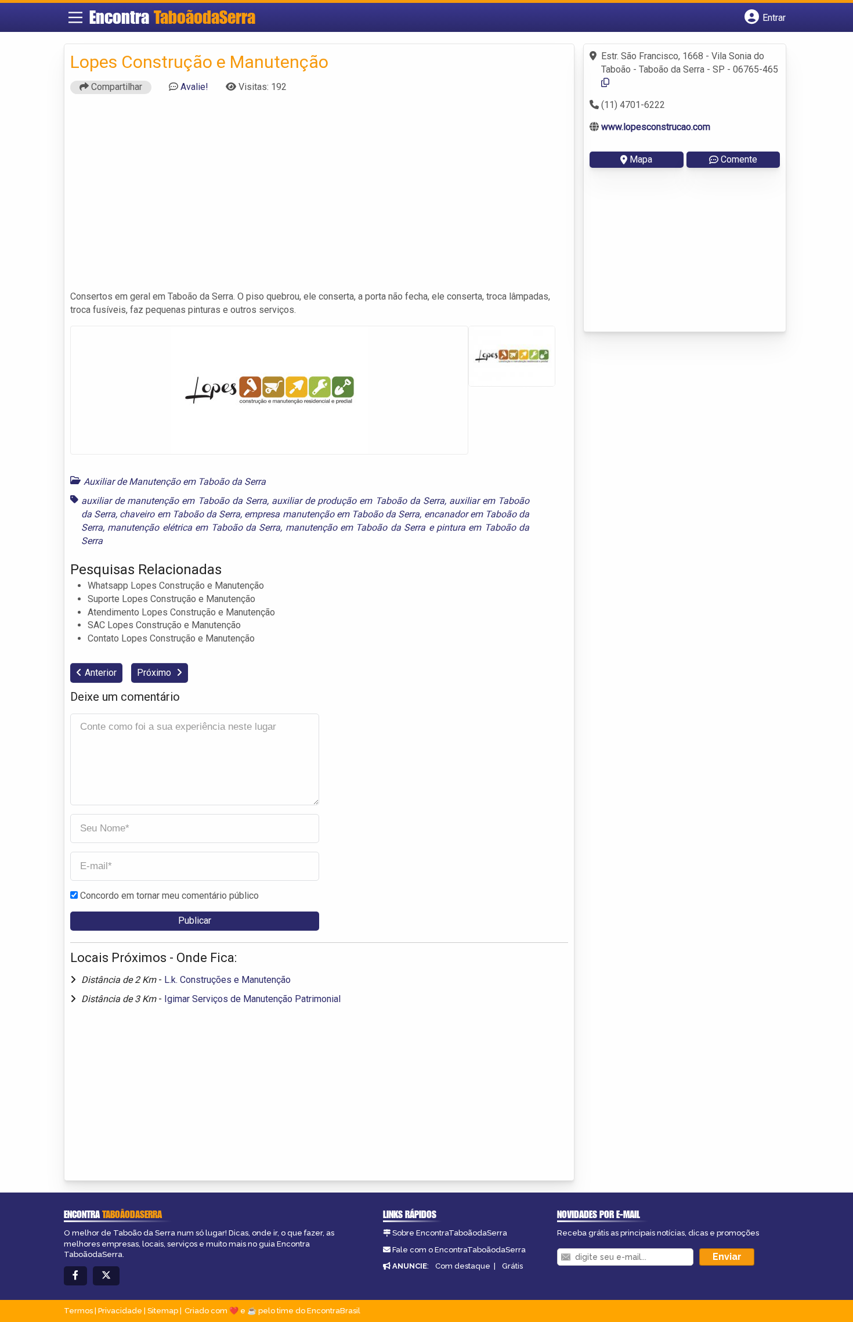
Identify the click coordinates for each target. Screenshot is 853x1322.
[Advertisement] (319, 197)
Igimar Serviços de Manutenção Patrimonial (252, 998)
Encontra (172, 16)
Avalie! (194, 86)
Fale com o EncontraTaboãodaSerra (459, 1249)
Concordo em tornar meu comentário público (169, 895)
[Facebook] (75, 1275)
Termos (78, 1310)
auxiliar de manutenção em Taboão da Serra (174, 500)
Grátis (512, 1266)
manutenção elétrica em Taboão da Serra (193, 527)
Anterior (101, 672)
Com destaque (462, 1266)
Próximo (155, 672)
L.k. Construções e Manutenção (227, 979)
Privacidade (120, 1310)
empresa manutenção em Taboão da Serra (332, 514)
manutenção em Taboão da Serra (355, 527)
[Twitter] (106, 1275)
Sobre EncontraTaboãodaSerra (449, 1233)
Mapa (641, 159)
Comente (739, 159)
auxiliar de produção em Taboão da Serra (358, 500)
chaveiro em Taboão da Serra (180, 514)
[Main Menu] (75, 17)
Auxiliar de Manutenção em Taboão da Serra (175, 481)
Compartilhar (115, 86)
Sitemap (162, 1310)
